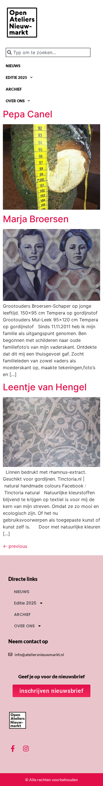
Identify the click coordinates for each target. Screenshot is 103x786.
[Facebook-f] (12, 748)
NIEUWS (13, 66)
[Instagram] (26, 748)
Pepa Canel (27, 114)
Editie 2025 (16, 77)
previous (15, 546)
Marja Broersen (36, 218)
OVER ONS (15, 101)
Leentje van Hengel (45, 387)
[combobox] (48, 52)
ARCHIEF (14, 89)
